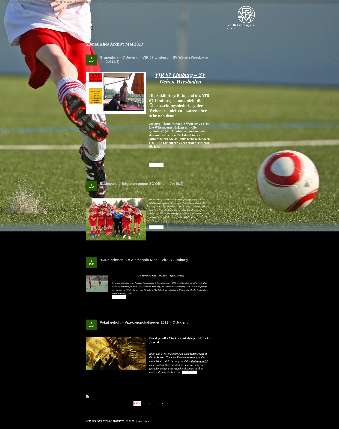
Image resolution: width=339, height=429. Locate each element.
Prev (137, 403)
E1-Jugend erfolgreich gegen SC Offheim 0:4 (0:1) (141, 184)
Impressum (144, 421)
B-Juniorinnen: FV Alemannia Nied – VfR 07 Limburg (144, 260)
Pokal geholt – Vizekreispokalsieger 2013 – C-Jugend (144, 322)
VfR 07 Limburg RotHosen (105, 421)
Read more (156, 164)
